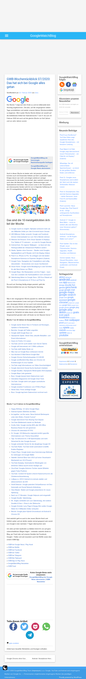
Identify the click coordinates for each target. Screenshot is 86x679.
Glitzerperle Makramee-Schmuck (27, 677)
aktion (62, 277)
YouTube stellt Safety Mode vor (22, 349)
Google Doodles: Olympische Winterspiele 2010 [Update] (31, 371)
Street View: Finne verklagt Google (23, 389)
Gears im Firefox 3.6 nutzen (21, 341)
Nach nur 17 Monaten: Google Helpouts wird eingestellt (30, 495)
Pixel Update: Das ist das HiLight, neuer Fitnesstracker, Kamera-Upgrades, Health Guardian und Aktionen (68, 248)
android (64, 279)
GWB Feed (12, 566)
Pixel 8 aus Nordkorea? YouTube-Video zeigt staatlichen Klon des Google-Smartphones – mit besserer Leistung (69, 139)
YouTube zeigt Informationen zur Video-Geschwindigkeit (31, 365)
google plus (70, 312)
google (61, 290)
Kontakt (71, 361)
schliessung (68, 325)
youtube (63, 335)
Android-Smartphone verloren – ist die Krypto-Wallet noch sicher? (68, 236)
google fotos (66, 305)
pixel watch (72, 323)
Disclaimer (73, 364)
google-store (63, 297)
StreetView (69, 330)
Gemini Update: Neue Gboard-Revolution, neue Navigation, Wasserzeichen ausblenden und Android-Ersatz (69, 262)
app (65, 282)
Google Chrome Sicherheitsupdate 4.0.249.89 (27, 357)
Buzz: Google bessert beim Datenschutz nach (27, 376)
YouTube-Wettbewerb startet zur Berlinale (26, 422)
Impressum (63, 361)
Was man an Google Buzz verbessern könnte (27, 352)
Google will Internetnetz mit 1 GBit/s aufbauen (27, 346)
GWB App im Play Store (16, 561)
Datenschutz (63, 364)
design (61, 285)
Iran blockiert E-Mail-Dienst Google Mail (25, 354)
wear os (69, 333)
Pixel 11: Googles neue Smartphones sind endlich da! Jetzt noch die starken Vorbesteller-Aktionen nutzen (69, 182)
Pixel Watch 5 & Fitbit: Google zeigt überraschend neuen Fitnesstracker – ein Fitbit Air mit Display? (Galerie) (69, 153)
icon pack (64, 315)
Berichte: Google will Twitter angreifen (24, 330)
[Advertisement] (19, 15)
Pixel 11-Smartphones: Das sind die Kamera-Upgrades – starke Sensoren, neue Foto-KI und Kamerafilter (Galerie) (69, 196)
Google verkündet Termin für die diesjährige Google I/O (30, 444)
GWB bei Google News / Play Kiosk (20, 544)
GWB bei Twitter (13, 553)
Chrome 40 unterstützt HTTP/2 (22, 430)
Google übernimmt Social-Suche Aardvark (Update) (29, 368)
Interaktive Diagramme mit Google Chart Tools (27, 379)
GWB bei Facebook (15, 550)
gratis (76, 312)
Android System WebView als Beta (23, 411)
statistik (62, 330)
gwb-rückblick (14, 643)
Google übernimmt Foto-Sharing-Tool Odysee (27, 420)
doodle (68, 285)
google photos (64, 307)
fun (73, 285)
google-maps (66, 292)
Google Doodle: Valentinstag (21, 498)
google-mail (69, 290)
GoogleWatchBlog (43, 35)
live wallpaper (72, 320)
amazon (68, 277)
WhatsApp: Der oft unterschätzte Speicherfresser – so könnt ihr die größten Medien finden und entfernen (69, 168)
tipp (74, 330)
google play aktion (65, 311)
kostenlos (64, 317)
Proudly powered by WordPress (70, 677)
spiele (66, 327)
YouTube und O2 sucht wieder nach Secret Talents (29, 344)
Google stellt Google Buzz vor (21, 333)
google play (74, 307)
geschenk (71, 287)
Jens (36, 93)
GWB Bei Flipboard (15, 558)
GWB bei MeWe (13, 547)
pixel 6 (66, 323)
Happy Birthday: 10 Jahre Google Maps (25, 409)
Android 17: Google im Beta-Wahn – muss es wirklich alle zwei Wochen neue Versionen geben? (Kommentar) (69, 224)
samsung (62, 325)
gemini (62, 287)
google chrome (67, 301)
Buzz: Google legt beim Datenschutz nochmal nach (29, 392)
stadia (72, 328)
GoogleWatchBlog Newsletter (18, 563)
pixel (61, 322)
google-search (67, 294)
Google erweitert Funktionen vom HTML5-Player (28, 387)
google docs (71, 303)
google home (75, 305)
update (63, 332)
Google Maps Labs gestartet (21, 373)
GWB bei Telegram (14, 555)
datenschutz (71, 282)
